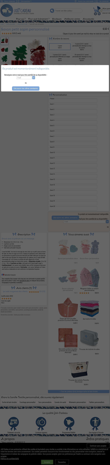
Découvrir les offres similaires (26, 88)
